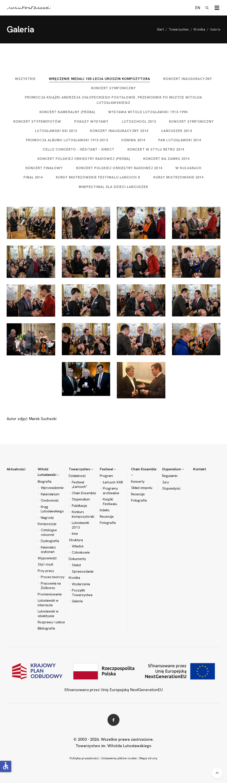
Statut (76, 565)
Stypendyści (171, 488)
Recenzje (107, 516)
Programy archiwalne (111, 490)
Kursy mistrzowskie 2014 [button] (178, 177)
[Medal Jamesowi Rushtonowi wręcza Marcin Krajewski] (196, 300)
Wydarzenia (81, 584)
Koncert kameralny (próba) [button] (67, 112)
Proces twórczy (53, 577)
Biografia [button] (44, 481)
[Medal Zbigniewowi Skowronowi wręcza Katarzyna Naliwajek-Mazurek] (31, 301)
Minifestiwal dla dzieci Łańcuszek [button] (113, 187)
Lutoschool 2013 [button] (139, 121)
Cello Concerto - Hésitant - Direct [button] (78, 149)
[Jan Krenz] (31, 262)
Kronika (199, 29)
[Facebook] (113, 720)
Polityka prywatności (84, 758)
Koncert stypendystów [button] (37, 121)
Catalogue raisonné (49, 532)
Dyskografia (50, 541)
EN (197, 7)
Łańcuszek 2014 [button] (176, 131)
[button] (217, 8)
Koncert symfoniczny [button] (113, 88)
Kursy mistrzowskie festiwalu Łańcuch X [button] (98, 177)
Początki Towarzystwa (82, 592)
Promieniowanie (50, 594)
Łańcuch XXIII (113, 482)
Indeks (105, 510)
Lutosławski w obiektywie (48, 613)
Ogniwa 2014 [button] (133, 140)
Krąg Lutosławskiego (52, 509)
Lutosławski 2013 (80, 525)
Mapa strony (148, 758)
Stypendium (81, 499)
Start (160, 29)
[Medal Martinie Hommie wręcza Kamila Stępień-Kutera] (86, 262)
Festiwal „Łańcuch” (79, 484)
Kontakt (199, 469)
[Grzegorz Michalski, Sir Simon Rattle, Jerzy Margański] (86, 379)
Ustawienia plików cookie (119, 758)
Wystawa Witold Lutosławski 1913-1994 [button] (148, 112)
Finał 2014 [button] (33, 177)
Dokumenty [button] (77, 559)
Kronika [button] (74, 578)
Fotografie (108, 523)
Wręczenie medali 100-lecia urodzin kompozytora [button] (99, 79)
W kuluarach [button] (188, 168)
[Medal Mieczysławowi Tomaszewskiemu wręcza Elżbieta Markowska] (196, 339)
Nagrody (47, 518)
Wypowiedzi (47, 558)
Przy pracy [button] (46, 571)
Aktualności (16, 469)
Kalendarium (50, 494)
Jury (165, 482)
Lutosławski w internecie (48, 602)
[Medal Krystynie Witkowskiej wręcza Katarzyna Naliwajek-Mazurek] (196, 223)
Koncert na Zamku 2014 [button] (166, 159)
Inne (75, 533)
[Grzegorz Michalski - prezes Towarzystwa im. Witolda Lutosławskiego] (31, 223)
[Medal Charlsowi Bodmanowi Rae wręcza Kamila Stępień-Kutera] (86, 300)
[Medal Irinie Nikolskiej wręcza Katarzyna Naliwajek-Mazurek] (141, 262)
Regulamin (170, 476)
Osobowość (50, 500)
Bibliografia (46, 628)
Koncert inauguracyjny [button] (187, 79)
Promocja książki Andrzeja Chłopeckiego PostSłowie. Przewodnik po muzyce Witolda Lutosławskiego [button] (113, 100)
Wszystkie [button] (25, 79)
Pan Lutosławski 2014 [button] (179, 140)
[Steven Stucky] (86, 339)
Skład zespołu (142, 488)
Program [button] (106, 476)
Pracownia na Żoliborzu (51, 585)
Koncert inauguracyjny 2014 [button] (119, 131)
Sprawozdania (83, 571)
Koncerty (138, 481)
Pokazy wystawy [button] (91, 121)
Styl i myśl (45, 564)
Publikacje (79, 506)
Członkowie (81, 552)
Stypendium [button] (172, 469)
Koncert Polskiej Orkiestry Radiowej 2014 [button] (119, 168)
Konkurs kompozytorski (83, 514)
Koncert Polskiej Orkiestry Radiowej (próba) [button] (83, 159)
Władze (78, 546)
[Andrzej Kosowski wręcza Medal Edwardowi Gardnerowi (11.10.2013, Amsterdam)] (141, 380)
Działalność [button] (77, 476)
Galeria (77, 601)
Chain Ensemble (84, 493)
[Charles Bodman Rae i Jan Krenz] (141, 300)
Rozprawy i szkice (51, 622)
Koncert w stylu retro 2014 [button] (155, 149)
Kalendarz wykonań (48, 549)
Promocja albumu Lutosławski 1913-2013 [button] (67, 140)
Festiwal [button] (107, 469)
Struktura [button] (76, 540)
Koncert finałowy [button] (44, 168)
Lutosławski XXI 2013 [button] (56, 131)
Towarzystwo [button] (80, 469)
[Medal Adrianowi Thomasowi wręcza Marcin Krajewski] (141, 339)
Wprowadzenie (52, 488)
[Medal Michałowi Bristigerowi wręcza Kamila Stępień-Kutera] (196, 262)
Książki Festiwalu (110, 501)
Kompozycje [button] (47, 524)
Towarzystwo (179, 29)
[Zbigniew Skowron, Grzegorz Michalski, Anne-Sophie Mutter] (31, 339)
